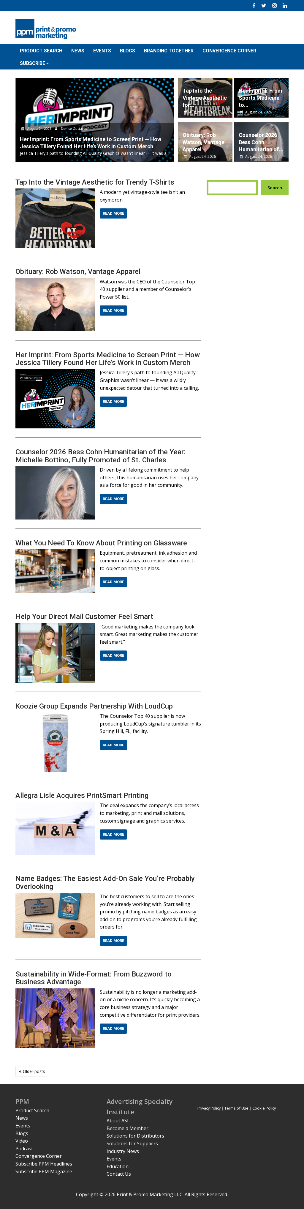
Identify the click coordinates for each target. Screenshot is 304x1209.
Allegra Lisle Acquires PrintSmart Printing (81, 795)
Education (118, 1166)
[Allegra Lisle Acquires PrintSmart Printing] (55, 805)
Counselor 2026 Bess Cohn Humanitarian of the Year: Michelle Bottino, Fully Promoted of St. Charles (100, 456)
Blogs (127, 51)
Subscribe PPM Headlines (43, 1163)
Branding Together (169, 51)
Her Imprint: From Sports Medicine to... (260, 98)
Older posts (34, 1071)
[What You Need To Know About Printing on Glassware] (55, 553)
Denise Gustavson (74, 128)
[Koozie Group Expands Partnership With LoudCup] (55, 716)
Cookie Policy (264, 1108)
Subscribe (32, 63)
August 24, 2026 (39, 128)
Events (102, 51)
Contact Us (119, 1174)
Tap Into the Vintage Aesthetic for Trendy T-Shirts (94, 182)
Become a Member (127, 1128)
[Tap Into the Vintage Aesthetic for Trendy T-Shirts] (55, 192)
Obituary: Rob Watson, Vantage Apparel (203, 142)
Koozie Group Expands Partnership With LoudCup (94, 706)
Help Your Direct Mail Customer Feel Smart (84, 616)
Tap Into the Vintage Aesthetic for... (205, 98)
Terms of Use (236, 1108)
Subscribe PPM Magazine (43, 1171)
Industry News (123, 1151)
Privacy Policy (209, 1108)
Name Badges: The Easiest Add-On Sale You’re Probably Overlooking (105, 882)
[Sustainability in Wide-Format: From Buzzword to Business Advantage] (55, 992)
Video (21, 1141)
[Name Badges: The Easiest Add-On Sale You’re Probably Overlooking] (55, 896)
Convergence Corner (229, 51)
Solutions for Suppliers (132, 1143)
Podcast (24, 1148)
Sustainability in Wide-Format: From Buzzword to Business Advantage (93, 978)
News (77, 51)
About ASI (118, 1120)
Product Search (41, 51)
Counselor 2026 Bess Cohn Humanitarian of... (261, 142)
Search (274, 188)
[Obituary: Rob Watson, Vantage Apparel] (55, 282)
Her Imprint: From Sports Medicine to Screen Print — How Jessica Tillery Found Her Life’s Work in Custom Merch (107, 359)
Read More (113, 213)
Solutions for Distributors (135, 1135)
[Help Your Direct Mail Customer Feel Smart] (55, 627)
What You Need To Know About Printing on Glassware (101, 543)
